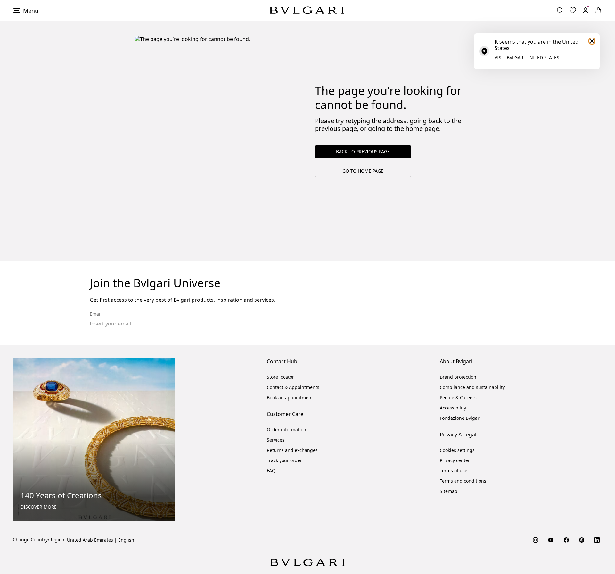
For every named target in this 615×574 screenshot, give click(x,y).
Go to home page (362, 171)
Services (275, 440)
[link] (572, 10)
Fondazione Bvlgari (460, 418)
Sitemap (448, 491)
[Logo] (307, 10)
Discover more (38, 507)
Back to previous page (363, 151)
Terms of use (453, 471)
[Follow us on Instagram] (535, 539)
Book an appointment (290, 397)
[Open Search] (560, 10)
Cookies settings (457, 450)
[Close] (591, 41)
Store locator (280, 377)
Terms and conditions (463, 481)
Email (96, 314)
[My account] (585, 10)
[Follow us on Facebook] (566, 539)
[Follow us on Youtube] (551, 539)
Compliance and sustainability (472, 387)
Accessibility (453, 408)
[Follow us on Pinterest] (582, 539)
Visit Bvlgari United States (527, 58)
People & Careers (458, 397)
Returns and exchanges (292, 450)
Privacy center (455, 460)
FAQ (271, 471)
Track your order (284, 460)
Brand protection (458, 377)
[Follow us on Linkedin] (597, 539)
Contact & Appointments (293, 387)
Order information (286, 429)
